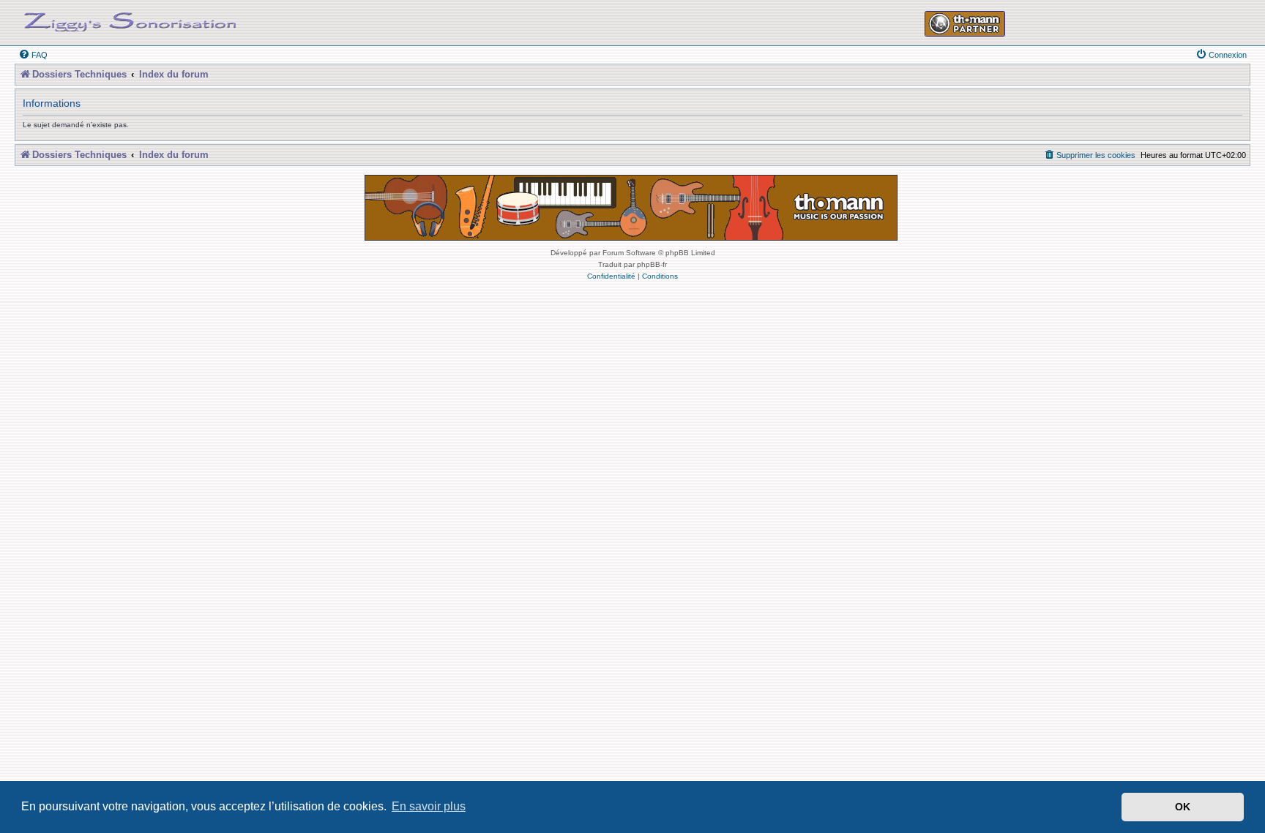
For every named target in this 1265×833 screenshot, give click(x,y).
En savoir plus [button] (429, 806)
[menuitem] (33, 55)
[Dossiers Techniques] (130, 19)
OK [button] (1182, 807)
